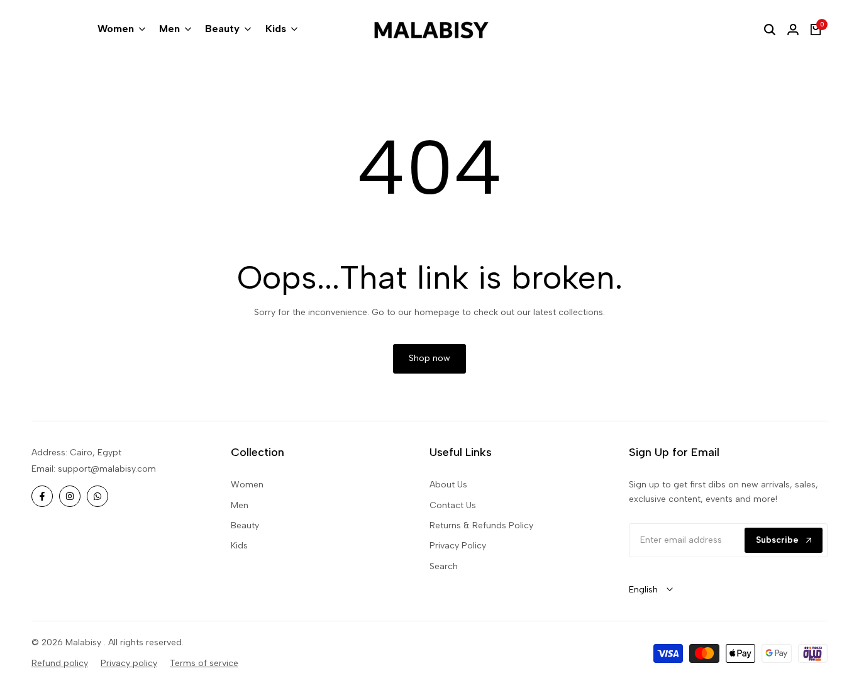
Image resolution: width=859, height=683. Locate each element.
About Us (448, 484)
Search (444, 566)
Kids (239, 545)
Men (239, 505)
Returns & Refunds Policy (481, 525)
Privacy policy (129, 663)
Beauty (245, 525)
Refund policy (59, 663)
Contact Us (453, 505)
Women (247, 484)
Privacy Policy (458, 545)
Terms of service (204, 663)
